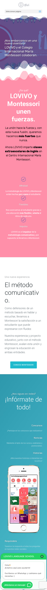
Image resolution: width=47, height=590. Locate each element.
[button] (42, 556)
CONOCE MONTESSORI (23, 365)
